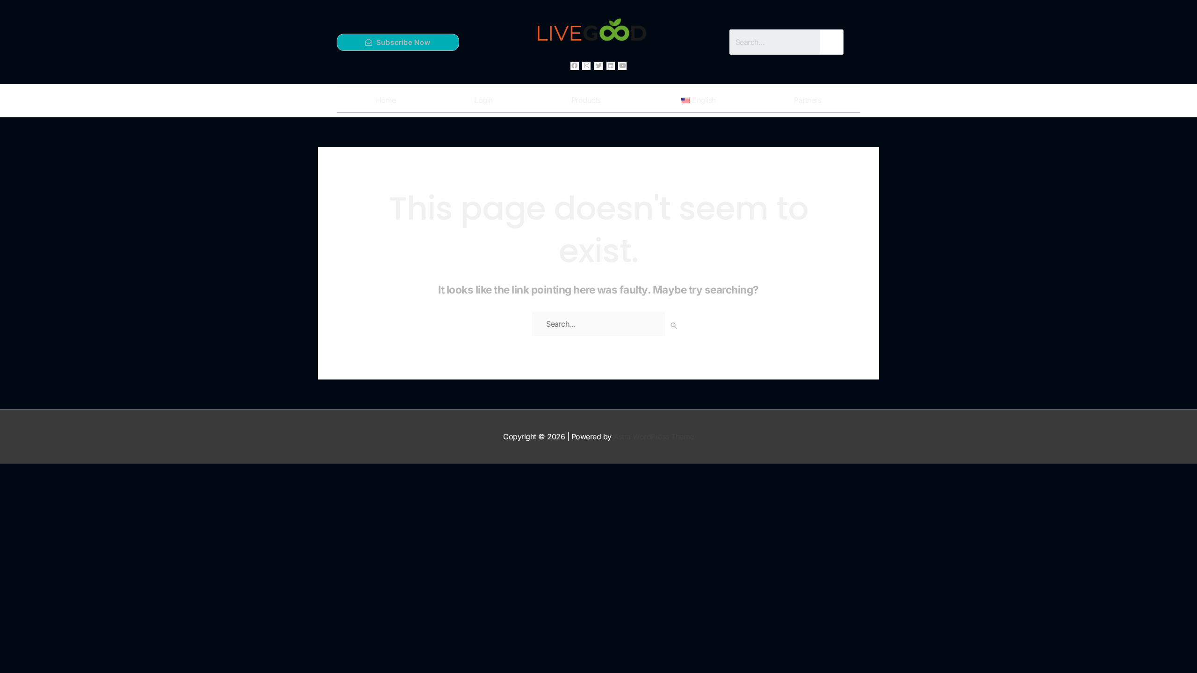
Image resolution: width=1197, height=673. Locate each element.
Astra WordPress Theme (653, 436)
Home (386, 100)
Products (586, 100)
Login (483, 100)
